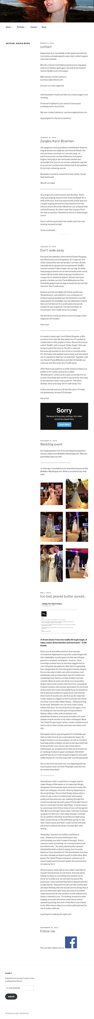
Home (8, 27)
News (44, 27)
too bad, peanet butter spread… (63, 596)
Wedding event (51, 444)
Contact (34, 27)
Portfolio (20, 27)
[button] (14, 11)
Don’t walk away (52, 250)
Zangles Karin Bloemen (57, 141)
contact (46, 47)
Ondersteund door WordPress (17, 1013)
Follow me (47, 931)
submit (11, 996)
